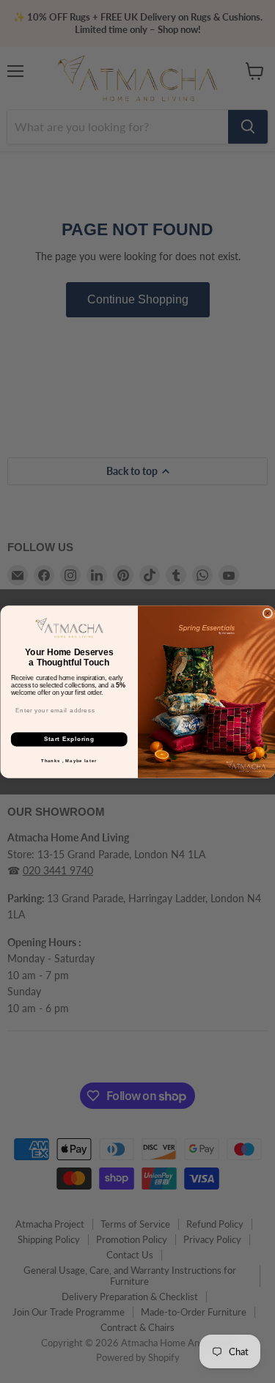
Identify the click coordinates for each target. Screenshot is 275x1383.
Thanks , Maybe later (69, 760)
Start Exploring (68, 739)
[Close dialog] (267, 613)
